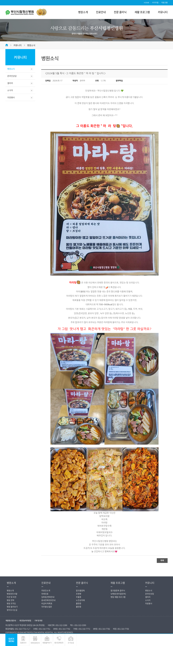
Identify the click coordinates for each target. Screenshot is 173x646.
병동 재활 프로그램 (118, 597)
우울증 (78, 597)
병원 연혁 (10, 600)
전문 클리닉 (120, 12)
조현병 (78, 593)
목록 (162, 560)
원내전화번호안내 (48, 600)
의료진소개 (45, 590)
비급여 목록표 (46, 603)
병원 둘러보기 (12, 606)
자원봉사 (11, 97)
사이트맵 (155, 3)
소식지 (10, 90)
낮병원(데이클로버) (118, 593)
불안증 (78, 606)
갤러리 (10, 83)
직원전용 (164, 3)
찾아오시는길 (12, 609)
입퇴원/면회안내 (47, 597)
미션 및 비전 (11, 597)
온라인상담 (12, 75)
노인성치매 (80, 600)
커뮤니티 (163, 12)
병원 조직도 (11, 603)
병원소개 (83, 12)
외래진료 (44, 593)
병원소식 (31, 45)
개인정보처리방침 (25, 620)
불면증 (78, 603)
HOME (146, 3)
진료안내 (101, 12)
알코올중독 (80, 590)
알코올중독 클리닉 (118, 590)
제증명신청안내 (11, 620)
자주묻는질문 (46, 606)
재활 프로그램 (142, 12)
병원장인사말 (12, 593)
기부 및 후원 (38, 620)
